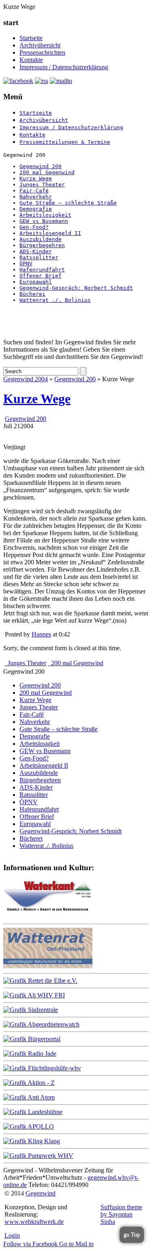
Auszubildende (40, 239)
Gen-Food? (34, 227)
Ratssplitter (38, 257)
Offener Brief (40, 276)
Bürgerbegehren (42, 245)
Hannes (41, 634)
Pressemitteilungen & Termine (64, 142)
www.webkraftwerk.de (34, 1221)
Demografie (35, 209)
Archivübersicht (39, 45)
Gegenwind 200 (40, 166)
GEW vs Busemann (43, 221)
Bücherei (32, 294)
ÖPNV (25, 263)
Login (12, 1235)
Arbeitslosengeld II (50, 233)
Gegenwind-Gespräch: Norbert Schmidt (76, 288)
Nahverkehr (35, 197)
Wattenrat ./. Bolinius (55, 300)
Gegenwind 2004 (25, 379)
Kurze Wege (35, 178)
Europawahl (35, 282)
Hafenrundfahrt (42, 270)
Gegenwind (41, 1193)
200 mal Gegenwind (47, 172)
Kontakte (31, 59)
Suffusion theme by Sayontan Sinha (121, 1214)
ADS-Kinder (35, 251)
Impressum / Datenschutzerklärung (63, 67)
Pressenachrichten (42, 52)
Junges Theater (42, 184)
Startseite (31, 37)
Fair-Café (34, 191)
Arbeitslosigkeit (45, 215)
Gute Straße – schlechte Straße (68, 203)
